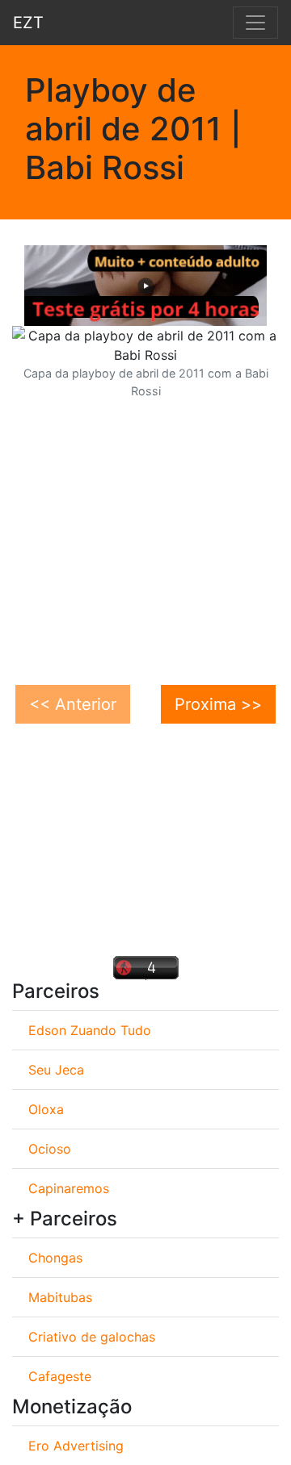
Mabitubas (60, 1297)
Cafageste (59, 1376)
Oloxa (46, 1109)
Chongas (55, 1258)
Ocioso (49, 1149)
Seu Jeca (56, 1070)
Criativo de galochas (91, 1337)
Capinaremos (68, 1188)
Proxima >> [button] (218, 704)
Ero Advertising (76, 1446)
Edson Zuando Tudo (89, 1030)
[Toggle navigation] (255, 22)
